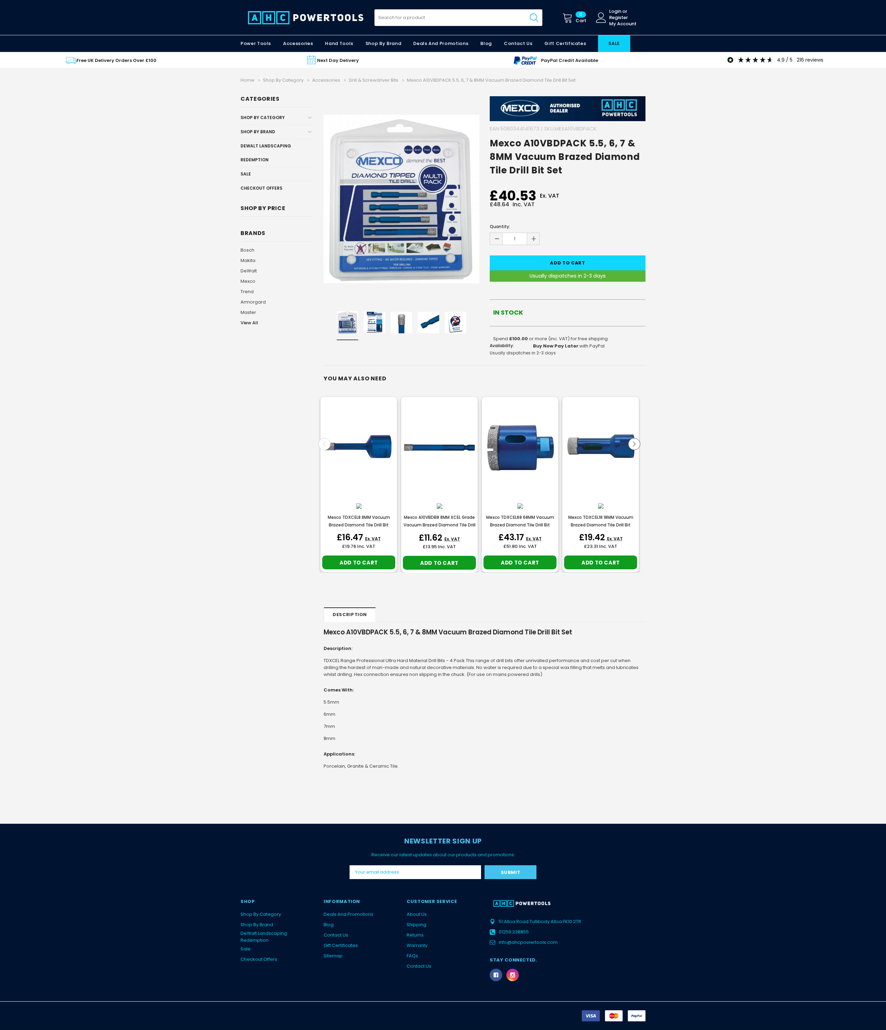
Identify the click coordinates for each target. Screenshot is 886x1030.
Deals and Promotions (440, 43)
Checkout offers (261, 188)
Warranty (417, 945)
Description (350, 614)
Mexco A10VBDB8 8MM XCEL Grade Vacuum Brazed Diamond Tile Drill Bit (440, 524)
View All (249, 322)
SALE (614, 43)
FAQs (412, 955)
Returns (415, 935)
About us (417, 914)
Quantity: (500, 226)
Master (248, 312)
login (615, 11)
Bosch (247, 250)
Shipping (416, 924)
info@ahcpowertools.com (528, 942)
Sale (246, 174)
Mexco (248, 281)
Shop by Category (263, 117)
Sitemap (333, 955)
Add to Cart (359, 562)
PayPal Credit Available (569, 60)
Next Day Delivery (338, 60)
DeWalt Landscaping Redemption (266, 153)
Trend (247, 291)
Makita (248, 260)
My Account (622, 24)
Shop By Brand (258, 132)
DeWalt (249, 271)
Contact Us (336, 935)
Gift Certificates (341, 945)
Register (618, 18)
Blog (329, 924)
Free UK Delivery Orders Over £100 (116, 60)
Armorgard (253, 302)
